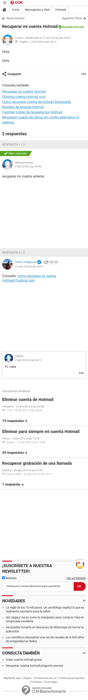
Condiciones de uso (45, 678)
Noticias (10, 578)
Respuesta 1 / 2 (13, 144)
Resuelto (67, 27)
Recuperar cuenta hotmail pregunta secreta (34, 665)
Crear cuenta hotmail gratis (24, 659)
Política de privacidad (71, 678)
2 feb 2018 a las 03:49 (28, 166)
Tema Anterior (15, 18)
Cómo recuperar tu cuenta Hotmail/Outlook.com (29, 278)
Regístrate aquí (12, 678)
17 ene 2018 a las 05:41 (29, 266)
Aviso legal (50, 681)
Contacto (36, 681)
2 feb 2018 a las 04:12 (43, 41)
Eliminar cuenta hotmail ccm (23, 97)
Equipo (27, 678)
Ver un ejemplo (76, 578)
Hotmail (60, 9)
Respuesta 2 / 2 (13, 252)
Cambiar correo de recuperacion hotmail (32, 112)
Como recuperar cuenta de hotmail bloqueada (36, 102)
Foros (15, 9)
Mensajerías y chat (37, 9)
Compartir (14, 74)
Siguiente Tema (72, 18)
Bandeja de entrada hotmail (23, 107)
